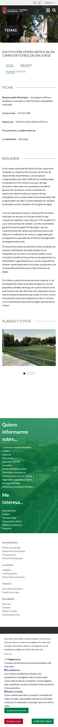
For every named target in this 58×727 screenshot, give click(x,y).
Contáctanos (35, 3)
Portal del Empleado (12, 558)
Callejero (6, 569)
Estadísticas (13, 670)
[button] (24, 373)
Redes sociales (9, 611)
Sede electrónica (39, 3)
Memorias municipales (13, 551)
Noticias (6, 603)
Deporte (6, 454)
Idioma (48, 2)
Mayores (6, 528)
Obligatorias (14, 659)
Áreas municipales (11, 547)
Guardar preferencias (16, 710)
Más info (8, 654)
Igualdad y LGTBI (11, 461)
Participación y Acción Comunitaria (18, 475)
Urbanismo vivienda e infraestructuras (18, 486)
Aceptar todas (42, 721)
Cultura (6, 450)
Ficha (9, 65)
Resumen (26, 65)
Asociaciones (9, 510)
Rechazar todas (14, 721)
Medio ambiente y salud (14, 468)
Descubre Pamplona (12, 588)
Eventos (6, 607)
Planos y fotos (15, 71)
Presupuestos (9, 554)
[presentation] (4, 352)
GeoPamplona (9, 573)
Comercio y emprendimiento (16, 447)
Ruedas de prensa (11, 614)
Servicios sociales (11, 483)
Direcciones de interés (13, 577)
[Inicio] (14, 10)
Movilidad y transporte (14, 472)
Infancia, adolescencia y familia (13, 524)
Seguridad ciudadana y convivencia (18, 479)
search (53, 10)
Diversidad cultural (12, 521)
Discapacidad (9, 517)
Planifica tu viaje (10, 592)
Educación (7, 458)
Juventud (6, 465)
